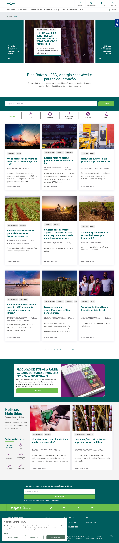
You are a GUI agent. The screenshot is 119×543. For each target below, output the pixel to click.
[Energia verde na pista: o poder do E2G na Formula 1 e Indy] (59, 136)
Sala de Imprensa (72, 10)
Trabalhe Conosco (92, 522)
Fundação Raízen (59, 10)
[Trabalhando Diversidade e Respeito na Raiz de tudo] (96, 283)
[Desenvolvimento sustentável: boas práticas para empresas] (59, 283)
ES (112, 10)
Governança (69, 301)
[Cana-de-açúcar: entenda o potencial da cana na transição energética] (22, 208)
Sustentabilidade (36, 10)
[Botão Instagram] (50, 507)
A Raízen (47, 518)
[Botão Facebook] (78, 507)
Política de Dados (71, 527)
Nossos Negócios (23, 10)
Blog (81, 10)
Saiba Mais (37, 390)
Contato (88, 518)
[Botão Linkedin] (64, 507)
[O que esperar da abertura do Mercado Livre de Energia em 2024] (22, 136)
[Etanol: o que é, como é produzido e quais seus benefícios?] (50, 418)
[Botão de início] (11, 3)
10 (73, 350)
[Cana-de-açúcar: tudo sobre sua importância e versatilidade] (92, 418)
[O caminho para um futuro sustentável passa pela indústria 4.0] (96, 208)
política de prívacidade (52, 500)
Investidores (48, 10)
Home (10, 16)
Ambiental (23, 225)
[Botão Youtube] (92, 507)
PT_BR (114, 10)
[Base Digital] (111, 536)
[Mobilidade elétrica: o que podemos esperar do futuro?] (96, 136)
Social (76, 301)
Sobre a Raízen (11, 10)
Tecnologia (11, 153)
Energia (52, 29)
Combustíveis (69, 152)
